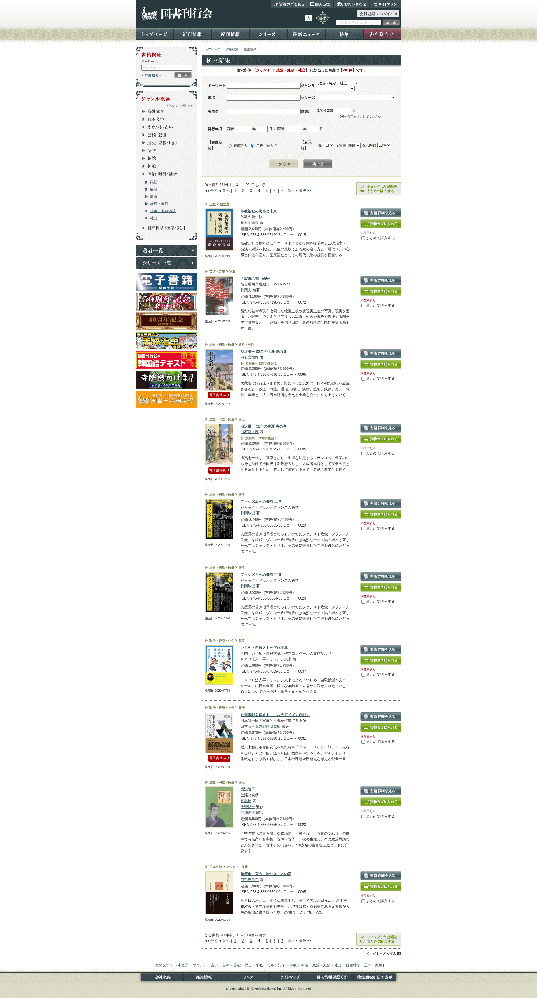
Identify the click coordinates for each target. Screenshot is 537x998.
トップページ (154, 34)
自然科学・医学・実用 (164, 228)
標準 (323, 17)
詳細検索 (232, 49)
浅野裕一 (248, 807)
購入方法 (320, 4)
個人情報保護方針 (332, 978)
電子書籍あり (219, 395)
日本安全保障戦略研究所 (261, 726)
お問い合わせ (352, 4)
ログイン (378, 13)
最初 (214, 191)
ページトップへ (383, 953)
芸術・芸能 (164, 135)
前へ (226, 191)
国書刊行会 (176, 13)
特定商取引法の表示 (377, 978)
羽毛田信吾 (250, 880)
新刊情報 (192, 34)
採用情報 (204, 978)
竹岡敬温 (248, 513)
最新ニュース (307, 34)
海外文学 (164, 111)
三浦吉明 (248, 813)
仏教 (164, 158)
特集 (345, 34)
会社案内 (159, 978)
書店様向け (382, 34)
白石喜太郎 (250, 357)
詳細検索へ (151, 75)
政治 (153, 182)
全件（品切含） (269, 145)
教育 (153, 196)
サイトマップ (385, 4)
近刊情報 (230, 34)
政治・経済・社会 (164, 174)
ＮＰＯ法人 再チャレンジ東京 (266, 659)
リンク (247, 978)
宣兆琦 (246, 801)
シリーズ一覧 (166, 263)
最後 (302, 191)
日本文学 (164, 119)
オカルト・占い (164, 127)
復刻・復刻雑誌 (163, 211)
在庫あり (241, 145)
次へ (291, 191)
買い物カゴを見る (289, 4)
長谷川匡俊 (250, 222)
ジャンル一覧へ (180, 105)
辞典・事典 (159, 203)
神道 (164, 166)
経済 (153, 189)
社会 (153, 218)
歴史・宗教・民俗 (164, 143)
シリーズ (268, 34)
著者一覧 (166, 250)
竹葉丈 (246, 290)
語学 (164, 150)
